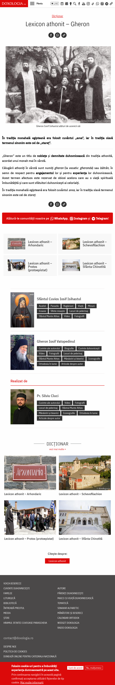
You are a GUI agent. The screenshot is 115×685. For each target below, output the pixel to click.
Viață (80, 305)
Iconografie (94, 358)
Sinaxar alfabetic (68, 608)
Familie (8, 593)
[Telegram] (107, 3)
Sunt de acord (75, 667)
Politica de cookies (15, 651)
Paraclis (55, 305)
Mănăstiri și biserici (74, 358)
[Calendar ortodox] (62, 3)
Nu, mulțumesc (94, 667)
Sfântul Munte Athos (49, 316)
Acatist (42, 305)
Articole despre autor (72, 363)
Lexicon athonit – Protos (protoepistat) (40, 267)
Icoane (42, 311)
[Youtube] (84, 3)
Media (7, 613)
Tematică (63, 603)
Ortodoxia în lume (48, 363)
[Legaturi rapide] (111, 3)
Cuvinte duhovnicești (89, 348)
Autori (62, 588)
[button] (36, 3)
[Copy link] (64, 35)
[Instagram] (88, 3)
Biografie (69, 348)
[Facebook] (79, 3)
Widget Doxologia (68, 622)
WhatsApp (61, 218)
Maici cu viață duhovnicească (75, 598)
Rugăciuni (68, 305)
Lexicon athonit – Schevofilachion (95, 243)
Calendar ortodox (68, 618)
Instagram (80, 218)
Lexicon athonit (57, 561)
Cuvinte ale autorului (49, 348)
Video (67, 316)
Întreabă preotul (14, 608)
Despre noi (10, 646)
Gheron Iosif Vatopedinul (56, 341)
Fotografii (79, 316)
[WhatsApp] (97, 3)
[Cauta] (75, 3)
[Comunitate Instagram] (102, 3)
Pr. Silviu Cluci (47, 395)
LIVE (56, 3)
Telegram (102, 218)
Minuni (91, 305)
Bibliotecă (10, 603)
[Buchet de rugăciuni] (70, 3)
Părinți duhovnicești (70, 593)
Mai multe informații (31, 682)
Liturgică (9, 598)
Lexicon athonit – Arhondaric (40, 243)
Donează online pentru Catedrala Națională (30, 656)
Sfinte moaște (58, 311)
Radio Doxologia (67, 627)
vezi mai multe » (57, 449)
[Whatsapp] (57, 35)
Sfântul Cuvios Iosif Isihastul (59, 299)
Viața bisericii (12, 583)
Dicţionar (57, 16)
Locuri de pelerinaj (78, 311)
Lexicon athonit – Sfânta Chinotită (95, 265)
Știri (6, 618)
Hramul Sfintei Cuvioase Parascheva (25, 622)
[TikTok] (93, 3)
